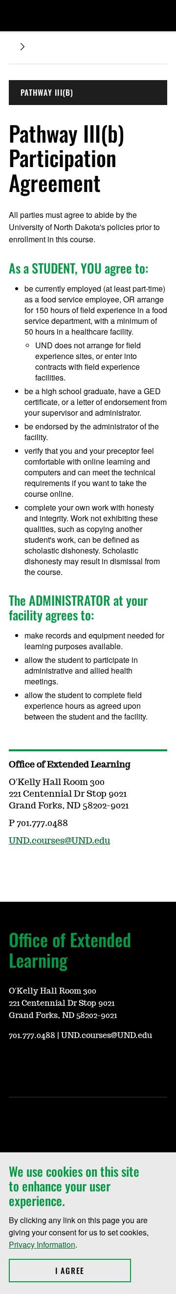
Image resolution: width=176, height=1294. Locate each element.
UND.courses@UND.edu (59, 841)
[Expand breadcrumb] (22, 46)
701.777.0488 (32, 1035)
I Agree (93, 1270)
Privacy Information (42, 1244)
